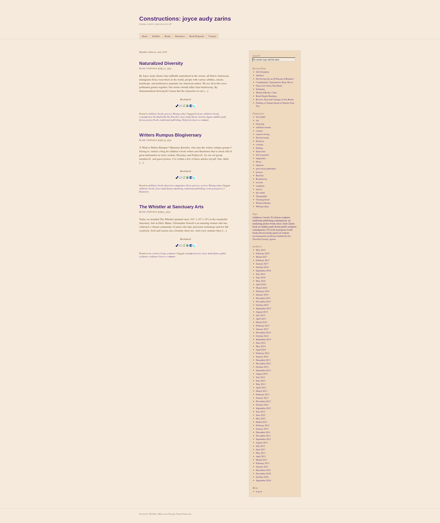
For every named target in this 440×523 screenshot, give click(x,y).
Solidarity (260, 89)
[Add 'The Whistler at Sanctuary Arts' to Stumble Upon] (187, 249)
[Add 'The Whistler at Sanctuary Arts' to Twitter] (194, 249)
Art (149, 253)
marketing (178, 188)
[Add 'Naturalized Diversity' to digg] (180, 109)
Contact (212, 36)
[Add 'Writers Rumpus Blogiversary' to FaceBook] (190, 181)
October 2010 (262, 476)
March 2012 (261, 421)
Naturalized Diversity (161, 63)
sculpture (171, 253)
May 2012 (261, 418)
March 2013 (261, 390)
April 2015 (261, 318)
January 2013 (262, 397)
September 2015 (263, 308)
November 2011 (263, 435)
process (168, 113)
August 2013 (262, 373)
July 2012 (260, 411)
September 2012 (263, 408)
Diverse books (262, 137)
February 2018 (263, 253)
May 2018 (261, 249)
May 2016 (261, 280)
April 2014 (261, 349)
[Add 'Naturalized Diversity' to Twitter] (194, 109)
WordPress (153, 514)
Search (256, 55)
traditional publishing (170, 119)
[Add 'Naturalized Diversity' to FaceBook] (190, 109)
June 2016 (261, 277)
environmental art (261, 236)
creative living (159, 253)
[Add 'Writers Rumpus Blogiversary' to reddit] (184, 181)
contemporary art (193, 253)
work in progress (214, 188)
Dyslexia (260, 141)
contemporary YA (147, 116)
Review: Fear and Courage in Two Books (275, 99)
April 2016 (261, 284)
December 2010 (263, 470)
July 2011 (260, 445)
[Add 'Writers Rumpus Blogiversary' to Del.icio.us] (177, 181)
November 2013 (263, 363)
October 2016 (262, 267)
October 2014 (262, 335)
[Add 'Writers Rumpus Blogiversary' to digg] (180, 181)
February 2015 (263, 325)
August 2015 (262, 311)
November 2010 (263, 473)
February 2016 (263, 291)
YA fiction (186, 119)
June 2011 (261, 449)
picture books (152, 119)
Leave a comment (201, 119)
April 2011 (261, 456)
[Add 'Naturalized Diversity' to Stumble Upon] (187, 109)
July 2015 (260, 315)
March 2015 (261, 322)
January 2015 (262, 329)
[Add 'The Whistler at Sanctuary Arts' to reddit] (184, 249)
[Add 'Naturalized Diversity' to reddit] (184, 109)
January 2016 (262, 294)
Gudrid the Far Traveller (167, 116)
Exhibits (156, 36)
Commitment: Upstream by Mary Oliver (274, 82)
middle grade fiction (271, 226)
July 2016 (260, 274)
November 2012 (263, 401)
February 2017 (263, 260)
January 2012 (262, 428)
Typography (261, 196)
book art (198, 113)
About (144, 36)
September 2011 (263, 439)
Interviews (169, 185)
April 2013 (261, 387)
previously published (266, 168)
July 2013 (260, 377)
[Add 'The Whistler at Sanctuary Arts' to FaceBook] (190, 249)
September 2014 (263, 339)
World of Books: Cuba (266, 92)
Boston (273, 236)
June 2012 (261, 415)
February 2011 (263, 463)
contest (259, 130)
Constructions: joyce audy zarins (185, 18)
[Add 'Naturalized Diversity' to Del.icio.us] (177, 109)
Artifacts (260, 75)
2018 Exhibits (262, 71)
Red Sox (260, 175)
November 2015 (263, 301)
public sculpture (288, 226)
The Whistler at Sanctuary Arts (171, 206)
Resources (180, 36)
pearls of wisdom (281, 232)
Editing (259, 147)
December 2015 (263, 298)
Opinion (260, 165)
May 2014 (261, 346)
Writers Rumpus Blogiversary (170, 135)
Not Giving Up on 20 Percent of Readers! (275, 78)
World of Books (263, 202)
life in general (262, 154)
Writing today (179, 113)
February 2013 (263, 394)
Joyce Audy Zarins (188, 116)
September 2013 (263, 370)
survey (259, 189)
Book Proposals (196, 36)
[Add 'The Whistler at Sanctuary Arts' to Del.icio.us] (177, 249)
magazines (180, 185)
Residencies (261, 178)
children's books (156, 113)
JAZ (144, 68)
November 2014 (263, 332)
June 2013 (261, 380)
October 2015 (262, 304)
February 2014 (263, 353)
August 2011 (262, 442)
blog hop (260, 123)
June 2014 (261, 342)
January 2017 (262, 263)
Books (168, 36)
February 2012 (263, 425)
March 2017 (261, 256)
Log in (259, 491)
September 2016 (263, 270)
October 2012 (262, 404)
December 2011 (263, 432)
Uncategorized (263, 199)
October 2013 (262, 366)
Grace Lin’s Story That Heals (269, 85)
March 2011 (261, 459)
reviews (204, 185)
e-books (259, 144)
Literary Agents (206, 116)
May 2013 (261, 384)
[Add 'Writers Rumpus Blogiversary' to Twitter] (194, 181)
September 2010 (263, 480)
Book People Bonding (266, 96)
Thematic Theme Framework (179, 514)
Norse (188, 185)
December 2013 (263, 360)
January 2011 (262, 466)
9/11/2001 (261, 116)
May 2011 (261, 452)
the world (260, 192)
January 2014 (262, 356)
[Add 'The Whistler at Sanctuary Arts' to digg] (180, 249)
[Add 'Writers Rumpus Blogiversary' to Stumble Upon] (187, 181)
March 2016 (261, 287)
